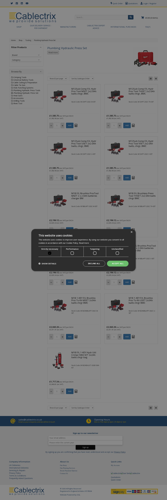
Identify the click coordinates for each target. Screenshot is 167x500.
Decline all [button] (94, 263)
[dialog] (83, 250)
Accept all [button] (118, 263)
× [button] (131, 232)
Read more (84, 243)
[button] (47, 263)
